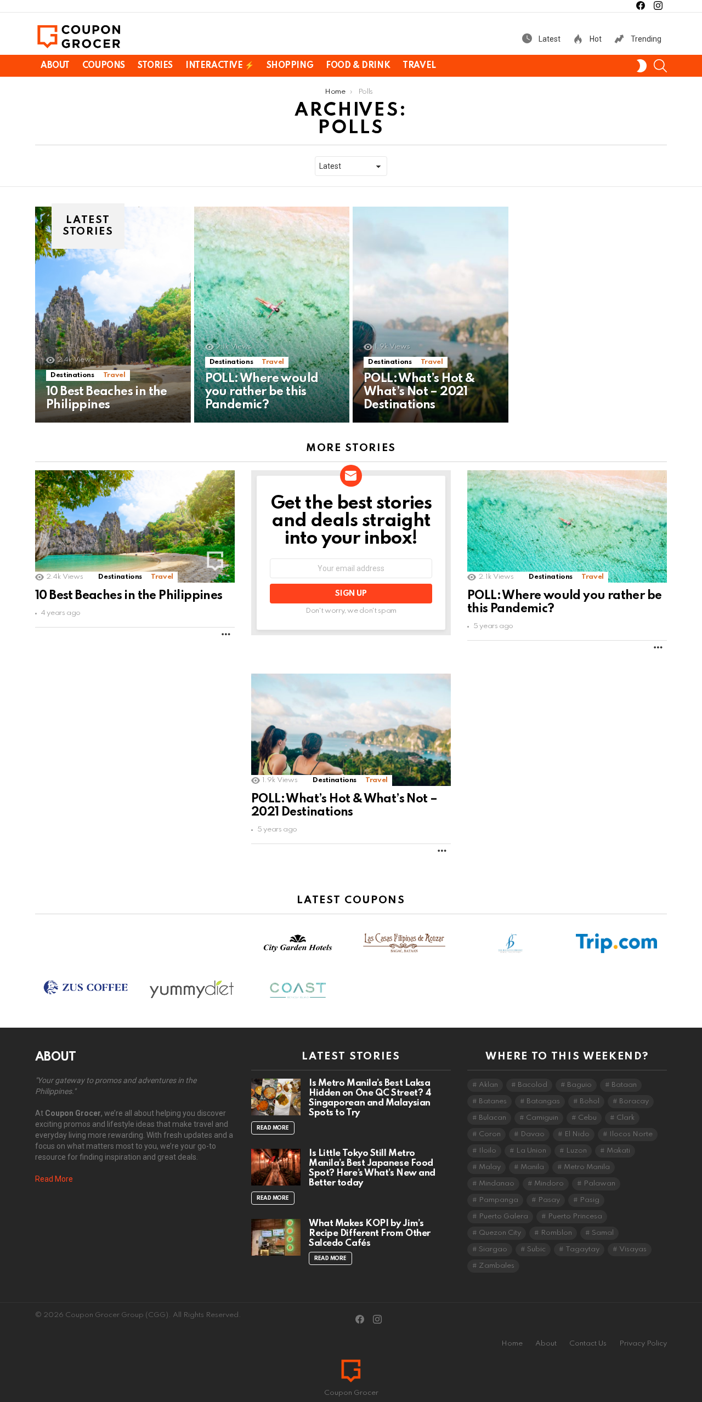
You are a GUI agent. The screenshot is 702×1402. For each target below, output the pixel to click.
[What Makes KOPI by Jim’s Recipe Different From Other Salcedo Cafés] (276, 1237)
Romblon (556, 1232)
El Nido (577, 1134)
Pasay (549, 1200)
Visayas (633, 1249)
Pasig (589, 1200)
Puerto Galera (503, 1216)
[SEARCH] (660, 66)
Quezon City (500, 1232)
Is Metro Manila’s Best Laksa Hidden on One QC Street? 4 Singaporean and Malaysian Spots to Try (370, 1098)
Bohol (589, 1101)
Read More (54, 1179)
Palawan (599, 1183)
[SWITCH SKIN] (641, 66)
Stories (155, 65)
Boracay (634, 1101)
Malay (490, 1167)
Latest (549, 39)
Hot (595, 39)
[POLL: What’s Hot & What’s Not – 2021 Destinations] (430, 315)
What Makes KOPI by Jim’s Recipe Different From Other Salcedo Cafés (370, 1233)
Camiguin (542, 1117)
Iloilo (487, 1150)
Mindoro (549, 1183)
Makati (618, 1150)
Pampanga (498, 1200)
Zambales (496, 1265)
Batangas (543, 1101)
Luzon (576, 1150)
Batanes (493, 1101)
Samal (603, 1232)
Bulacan (492, 1117)
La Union (531, 1150)
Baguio (579, 1084)
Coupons (103, 65)
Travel (419, 65)
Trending (645, 39)
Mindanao (496, 1183)
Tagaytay (582, 1249)
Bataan (624, 1084)
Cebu (587, 1117)
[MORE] (226, 634)
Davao (532, 1134)
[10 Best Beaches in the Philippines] (113, 315)
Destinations (72, 375)
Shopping (290, 65)
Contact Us (588, 1343)
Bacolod (532, 1084)
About (55, 65)
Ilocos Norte (631, 1134)
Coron (490, 1134)
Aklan (488, 1084)
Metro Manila (587, 1167)
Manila (532, 1167)
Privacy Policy (643, 1343)
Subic (536, 1249)
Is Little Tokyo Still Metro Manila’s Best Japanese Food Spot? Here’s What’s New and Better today (372, 1168)
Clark (625, 1117)
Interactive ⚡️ (219, 65)
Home (512, 1343)
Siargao (493, 1249)
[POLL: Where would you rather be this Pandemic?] (272, 315)
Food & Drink (358, 65)
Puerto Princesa (575, 1216)
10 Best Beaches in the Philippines (129, 596)
